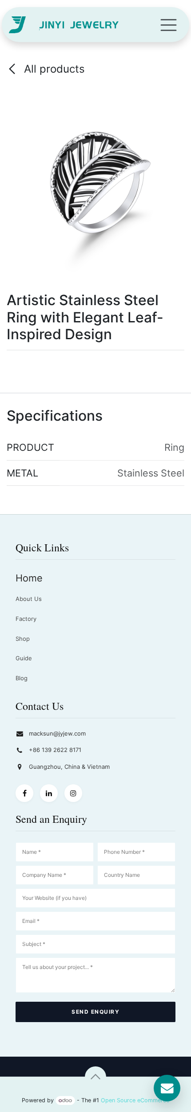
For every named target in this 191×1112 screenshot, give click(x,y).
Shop (23, 638)
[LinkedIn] (49, 793)
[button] (95, 1077)
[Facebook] (24, 793)
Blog (22, 678)
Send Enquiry (95, 1011)
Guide (24, 658)
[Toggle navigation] (168, 25)
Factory (26, 618)
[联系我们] (167, 1088)
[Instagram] (73, 793)
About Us (29, 598)
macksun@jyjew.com (57, 733)
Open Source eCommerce (135, 1100)
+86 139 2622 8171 (55, 749)
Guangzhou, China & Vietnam (69, 766)
